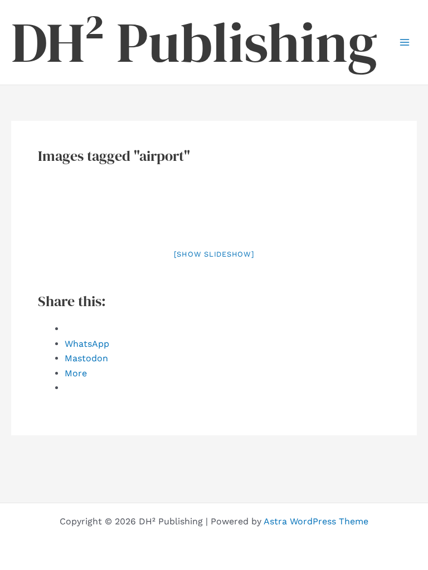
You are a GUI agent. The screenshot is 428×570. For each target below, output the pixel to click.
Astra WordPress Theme (316, 521)
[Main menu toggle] (404, 42)
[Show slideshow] (214, 254)
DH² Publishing (194, 42)
